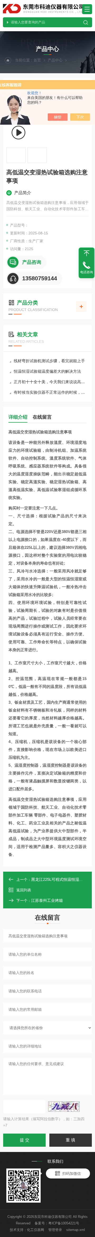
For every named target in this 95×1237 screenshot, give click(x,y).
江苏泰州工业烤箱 (47, 900)
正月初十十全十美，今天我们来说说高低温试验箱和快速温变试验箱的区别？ (50, 382)
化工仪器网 (35, 1230)
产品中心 (55, 60)
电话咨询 (86, 272)
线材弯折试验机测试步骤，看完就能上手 (49, 361)
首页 (37, 60)
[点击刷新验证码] (64, 1106)
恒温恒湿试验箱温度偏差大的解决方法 (47, 371)
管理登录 (55, 1230)
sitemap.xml (75, 1230)
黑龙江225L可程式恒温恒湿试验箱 (61, 879)
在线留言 (42, 417)
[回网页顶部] (86, 253)
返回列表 (23, 890)
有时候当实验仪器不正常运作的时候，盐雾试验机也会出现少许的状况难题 (50, 392)
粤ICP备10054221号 (63, 1223)
